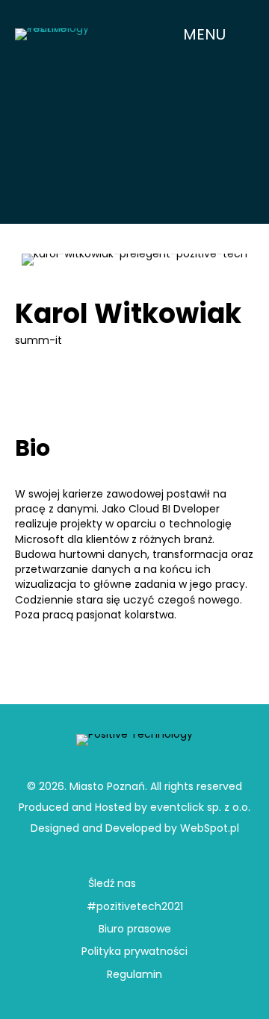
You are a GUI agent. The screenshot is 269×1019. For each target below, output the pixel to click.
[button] (216, 34)
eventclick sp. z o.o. (200, 807)
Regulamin (134, 974)
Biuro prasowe (135, 928)
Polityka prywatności (134, 951)
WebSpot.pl (209, 828)
